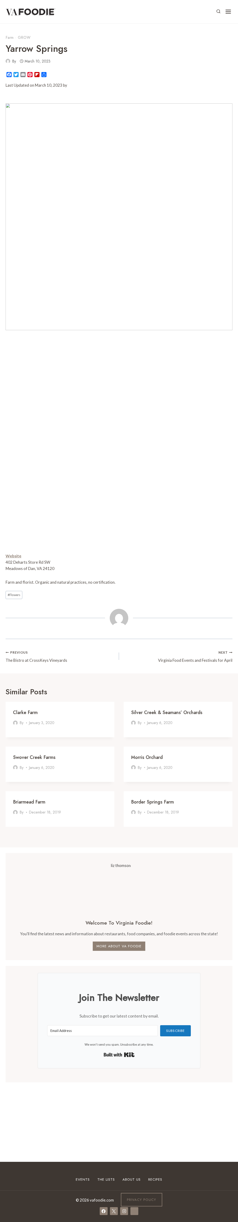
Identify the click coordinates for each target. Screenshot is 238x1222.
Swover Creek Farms (34, 757)
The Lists (106, 1179)
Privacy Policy (141, 1199)
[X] (114, 1211)
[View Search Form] (218, 11)
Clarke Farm (25, 712)
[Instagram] (124, 1211)
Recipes (155, 1179)
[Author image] (8, 61)
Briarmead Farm (29, 802)
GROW (24, 37)
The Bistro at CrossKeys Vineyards (36, 657)
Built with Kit (119, 1055)
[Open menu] (228, 11)
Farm (10, 37)
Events (83, 1179)
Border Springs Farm (152, 802)
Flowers (14, 595)
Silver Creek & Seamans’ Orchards (166, 712)
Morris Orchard (147, 757)
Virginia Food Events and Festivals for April (195, 657)
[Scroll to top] (226, 1161)
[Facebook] (104, 1211)
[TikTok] (134, 1211)
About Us (131, 1179)
